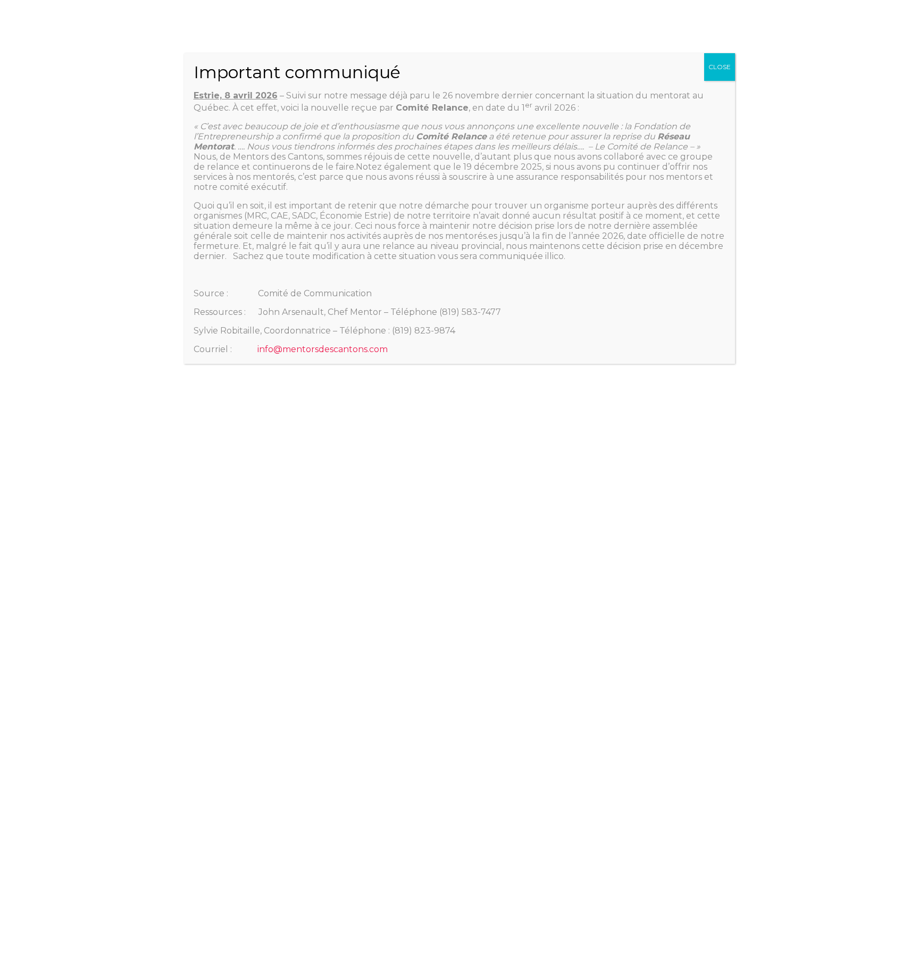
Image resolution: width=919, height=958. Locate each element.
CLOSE (719, 67)
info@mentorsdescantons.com (322, 349)
